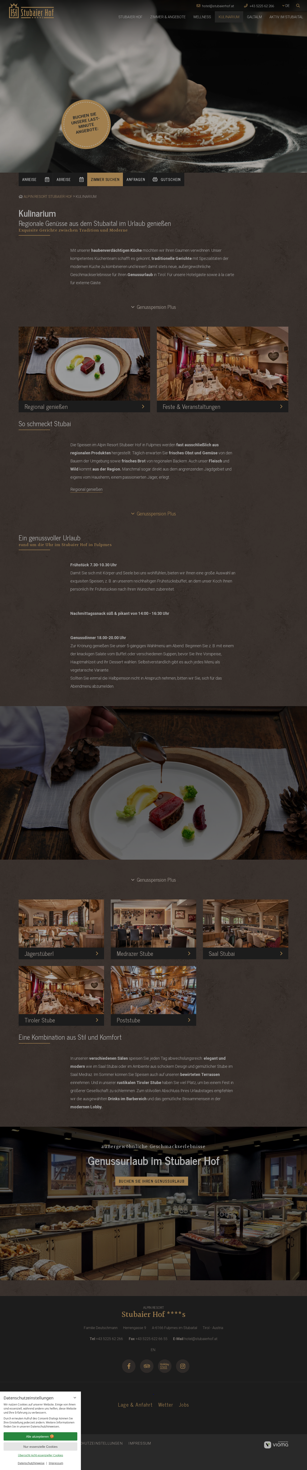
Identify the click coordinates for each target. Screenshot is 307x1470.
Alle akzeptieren (37, 1436)
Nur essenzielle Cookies (40, 1446)
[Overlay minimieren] (75, 1398)
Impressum (56, 1463)
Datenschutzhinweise (31, 1463)
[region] (40, 1416)
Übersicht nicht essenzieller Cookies (40, 1455)
